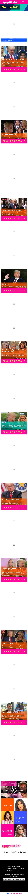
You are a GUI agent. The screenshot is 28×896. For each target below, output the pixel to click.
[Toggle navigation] (23, 2)
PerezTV (13, 852)
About (9, 866)
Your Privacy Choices (15, 893)
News (6, 852)
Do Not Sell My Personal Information (14, 879)
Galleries (23, 852)
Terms (15, 869)
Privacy (9, 869)
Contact (9, 871)
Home (4, 40)
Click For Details (14, 69)
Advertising (16, 866)
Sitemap (21, 869)
